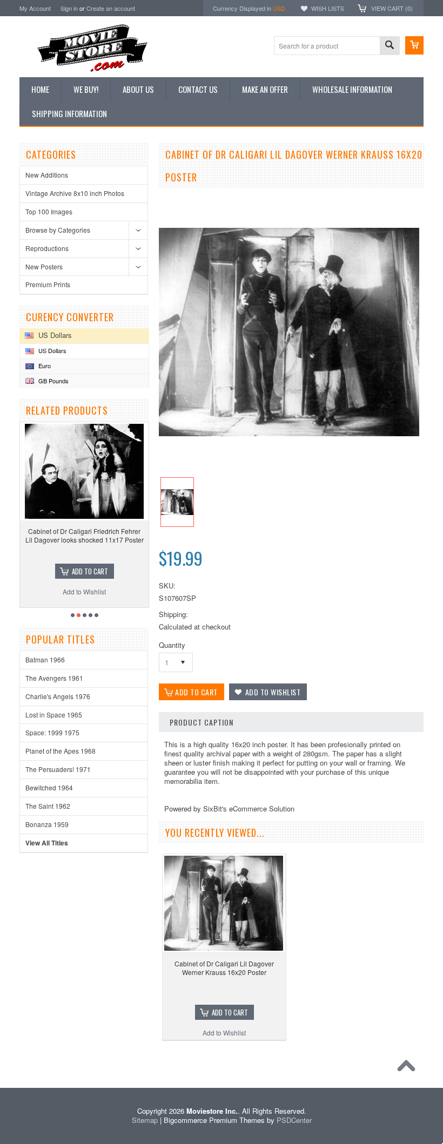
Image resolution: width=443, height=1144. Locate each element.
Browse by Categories (57, 229)
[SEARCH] (389, 46)
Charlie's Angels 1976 (57, 696)
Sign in (69, 8)
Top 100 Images (48, 211)
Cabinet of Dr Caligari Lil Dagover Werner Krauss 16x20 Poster (224, 968)
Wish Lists (327, 8)
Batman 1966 (45, 659)
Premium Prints (47, 284)
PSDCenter (294, 1120)
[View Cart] (414, 45)
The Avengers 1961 (54, 677)
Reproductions (47, 248)
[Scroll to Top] (409, 1068)
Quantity (172, 645)
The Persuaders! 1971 (58, 769)
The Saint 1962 (47, 805)
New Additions (46, 174)
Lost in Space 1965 (53, 714)
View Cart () (392, 8)
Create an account (110, 8)
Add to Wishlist (224, 1032)
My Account (35, 8)
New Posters (44, 266)
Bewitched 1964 (49, 787)
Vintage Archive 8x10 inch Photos (74, 193)
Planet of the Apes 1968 (60, 750)
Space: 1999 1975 (52, 732)
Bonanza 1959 (47, 824)
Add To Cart (230, 1012)
